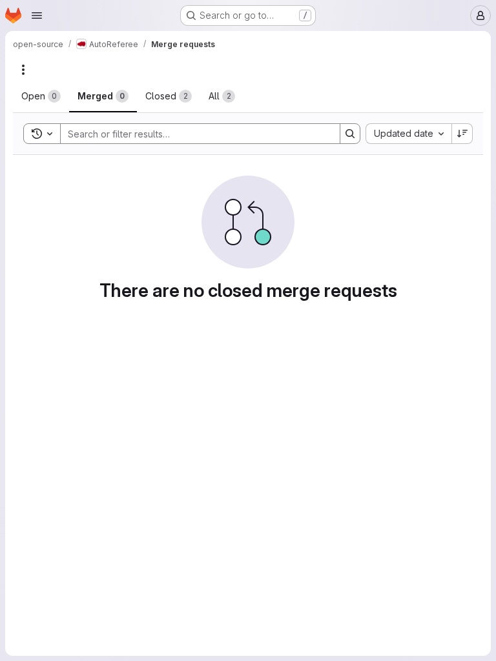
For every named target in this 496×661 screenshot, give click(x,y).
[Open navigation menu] (36, 15)
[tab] (41, 96)
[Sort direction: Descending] (462, 133)
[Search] (350, 133)
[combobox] (408, 133)
